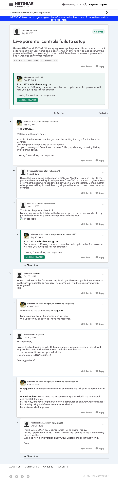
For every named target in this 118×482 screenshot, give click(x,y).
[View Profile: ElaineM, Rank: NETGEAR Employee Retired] (19, 123)
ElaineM (28, 77)
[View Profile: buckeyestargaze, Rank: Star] (23, 172)
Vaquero (28, 273)
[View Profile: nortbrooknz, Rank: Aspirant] (19, 336)
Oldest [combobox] (104, 113)
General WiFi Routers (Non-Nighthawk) (31, 12)
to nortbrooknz (70, 381)
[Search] (85, 4)
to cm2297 (37, 77)
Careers (48, 466)
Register (93, 4)
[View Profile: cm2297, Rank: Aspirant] (16, 31)
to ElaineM (54, 171)
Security (63, 466)
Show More (32, 265)
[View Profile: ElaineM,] (19, 79)
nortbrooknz (29, 334)
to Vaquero (68, 303)
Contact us (32, 466)
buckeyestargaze (41, 84)
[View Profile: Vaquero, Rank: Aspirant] (19, 275)
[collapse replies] (10, 121)
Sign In (103, 4)
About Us (15, 466)
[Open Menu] (107, 12)
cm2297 (25, 30)
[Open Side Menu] (11, 4)
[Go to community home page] (24, 4)
